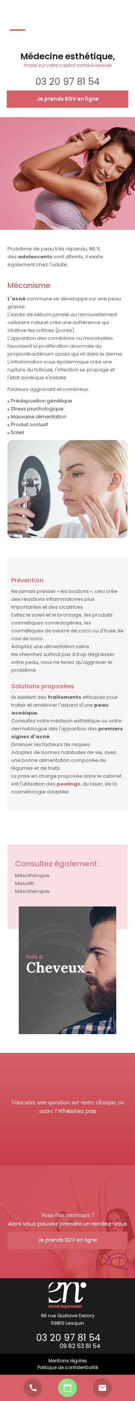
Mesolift (24, 883)
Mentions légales (67, 1360)
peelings (68, 783)
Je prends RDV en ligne (68, 99)
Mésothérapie (32, 875)
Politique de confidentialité (68, 1367)
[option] (67, 970)
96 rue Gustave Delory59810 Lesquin (67, 1319)
